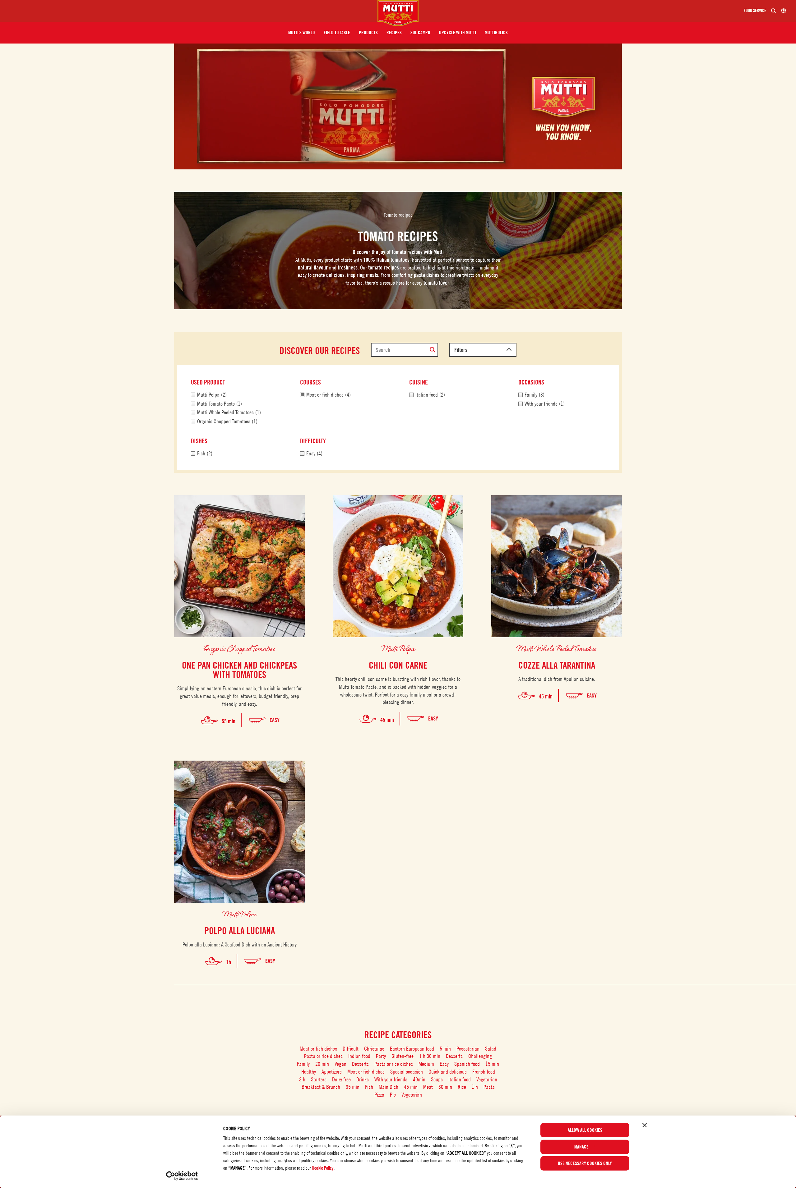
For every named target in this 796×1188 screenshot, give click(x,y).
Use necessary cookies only (585, 1163)
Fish (369, 1087)
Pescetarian (467, 1048)
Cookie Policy (322, 1168)
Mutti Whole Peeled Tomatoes (557, 648)
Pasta (489, 1087)
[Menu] (191, 11)
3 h (302, 1079)
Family (303, 1064)
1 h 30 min (429, 1056)
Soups (437, 1079)
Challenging (480, 1056)
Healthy (308, 1071)
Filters (460, 350)
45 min (411, 1087)
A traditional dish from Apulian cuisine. (556, 679)
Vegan (340, 1064)
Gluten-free (402, 1056)
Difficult (351, 1048)
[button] (301, 33)
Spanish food (467, 1064)
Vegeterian (411, 1094)
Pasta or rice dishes (323, 1056)
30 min (445, 1087)
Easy (444, 1064)
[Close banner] (644, 1125)
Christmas (374, 1048)
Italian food (459, 1079)
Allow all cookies (585, 1130)
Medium (426, 1064)
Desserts (454, 1056)
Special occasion (406, 1071)
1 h (475, 1087)
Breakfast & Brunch (321, 1087)
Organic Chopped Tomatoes (239, 648)
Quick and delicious (447, 1071)
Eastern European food (412, 1048)
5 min (445, 1048)
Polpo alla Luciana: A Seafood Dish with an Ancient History (240, 944)
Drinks (362, 1079)
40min (419, 1079)
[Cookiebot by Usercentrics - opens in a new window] (182, 1176)
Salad (490, 1048)
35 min (352, 1087)
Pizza (379, 1094)
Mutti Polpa (398, 648)
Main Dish (388, 1087)
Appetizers (332, 1071)
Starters (318, 1079)
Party (381, 1056)
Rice (462, 1087)
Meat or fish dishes (318, 1048)
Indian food (359, 1056)
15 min (492, 1064)
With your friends (390, 1079)
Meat (428, 1087)
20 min (322, 1064)
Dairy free (341, 1079)
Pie (393, 1094)
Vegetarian (486, 1079)
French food (483, 1071)
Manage (581, 1146)
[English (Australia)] (783, 11)
